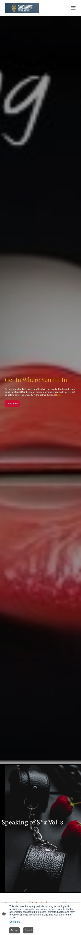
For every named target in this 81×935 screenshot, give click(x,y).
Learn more (12, 403)
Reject (28, 930)
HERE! (58, 394)
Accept (14, 930)
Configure (14, 921)
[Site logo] (22, 8)
